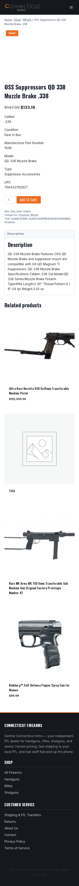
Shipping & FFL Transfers (22, 815)
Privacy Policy (14, 841)
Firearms (24, 215)
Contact (10, 835)
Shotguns (11, 792)
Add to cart (29, 199)
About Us (11, 828)
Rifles (8, 786)
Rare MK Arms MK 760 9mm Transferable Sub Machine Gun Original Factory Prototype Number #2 (38, 588)
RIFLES (34, 215)
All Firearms (13, 772)
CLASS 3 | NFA (19, 218)
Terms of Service (17, 848)
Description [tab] (15, 233)
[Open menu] (71, 7)
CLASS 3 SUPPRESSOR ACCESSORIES (49, 218)
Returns (10, 822)
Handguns (11, 779)
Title (12, 490)
